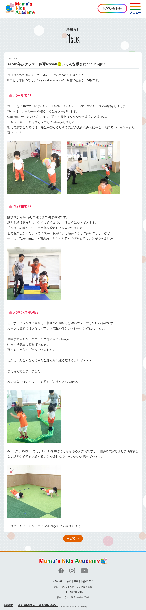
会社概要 (8, 605)
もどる (71, 538)
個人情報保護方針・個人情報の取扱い (38, 605)
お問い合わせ (112, 8)
